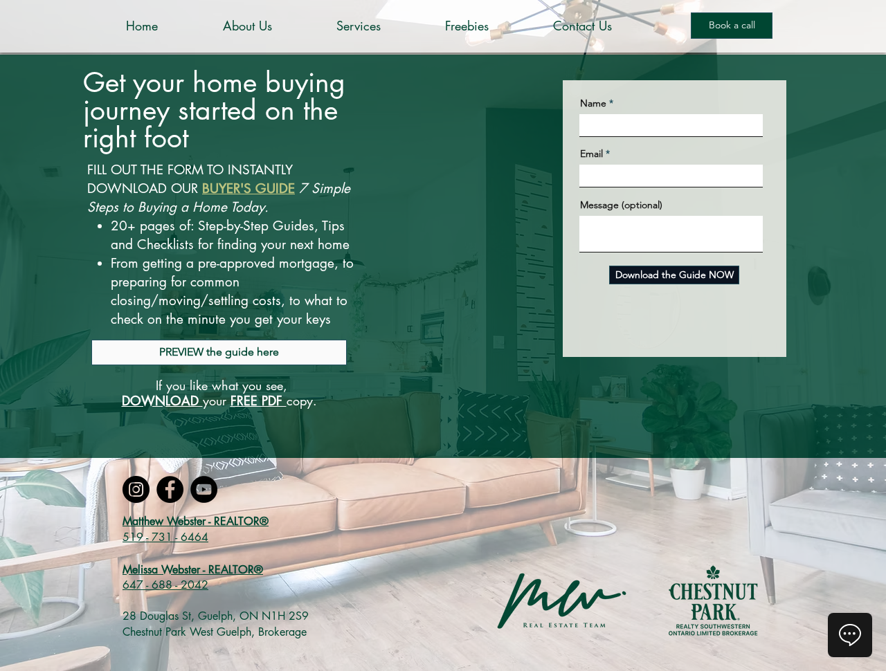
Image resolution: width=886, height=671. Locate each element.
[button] (383, 26)
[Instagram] (136, 489)
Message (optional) (621, 205)
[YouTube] (203, 489)
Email (591, 153)
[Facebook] (169, 489)
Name (593, 103)
